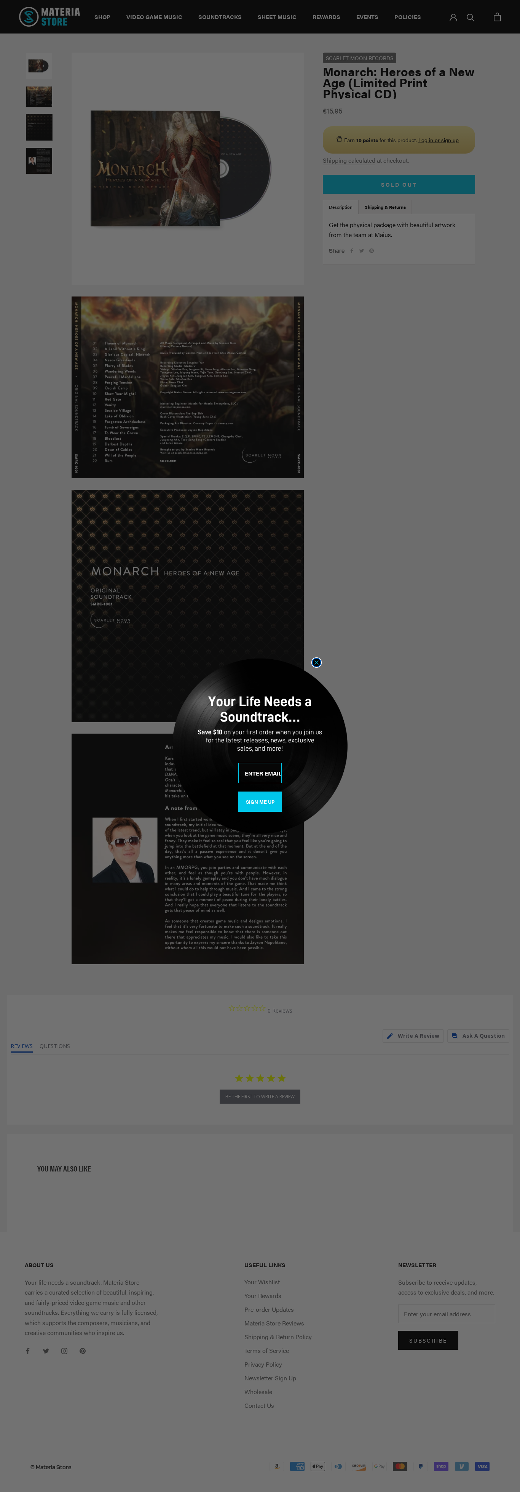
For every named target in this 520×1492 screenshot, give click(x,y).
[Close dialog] (316, 662)
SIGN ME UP (260, 801)
